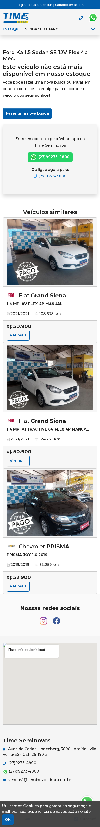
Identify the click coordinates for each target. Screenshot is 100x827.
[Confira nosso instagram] (43, 619)
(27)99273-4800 (54, 157)
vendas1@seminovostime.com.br (39, 780)
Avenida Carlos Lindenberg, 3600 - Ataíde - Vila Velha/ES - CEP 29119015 (49, 752)
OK (8, 819)
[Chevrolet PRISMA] (50, 503)
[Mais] (93, 29)
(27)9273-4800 (52, 176)
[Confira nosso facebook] (56, 619)
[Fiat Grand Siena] (50, 252)
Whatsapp (92, 17)
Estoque (11, 29)
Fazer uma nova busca (27, 113)
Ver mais (18, 335)
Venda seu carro (41, 29)
